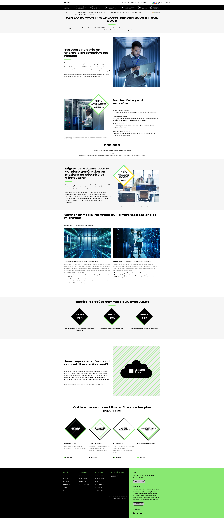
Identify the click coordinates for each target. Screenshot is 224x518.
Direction (65, 475)
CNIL (116, 496)
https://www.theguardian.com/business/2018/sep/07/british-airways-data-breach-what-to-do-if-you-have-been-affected (112, 155)
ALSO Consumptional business (117, 475)
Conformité (66, 481)
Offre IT (97, 481)
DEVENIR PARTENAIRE (156, 7)
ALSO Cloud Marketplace (112, 7)
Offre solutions (99, 487)
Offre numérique (99, 475)
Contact (118, 2)
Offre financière (99, 478)
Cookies (111, 496)
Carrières (65, 478)
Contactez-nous (139, 481)
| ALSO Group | (165, 2)
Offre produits (99, 490)
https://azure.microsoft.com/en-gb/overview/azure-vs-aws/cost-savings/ (84, 384)
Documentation (83, 478)
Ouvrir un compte (84, 484)
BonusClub (82, 475)
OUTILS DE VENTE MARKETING (129, 7)
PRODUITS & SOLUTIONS (97, 7)
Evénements (82, 481)
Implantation (66, 484)
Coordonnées (123, 496)
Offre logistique (99, 484)
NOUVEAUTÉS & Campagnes (82, 7)
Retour (68, 12)
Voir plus (69, 457)
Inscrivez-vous (138, 504)
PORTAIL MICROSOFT (67, 8)
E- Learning (144, 7)
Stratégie (65, 490)
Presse (65, 487)
